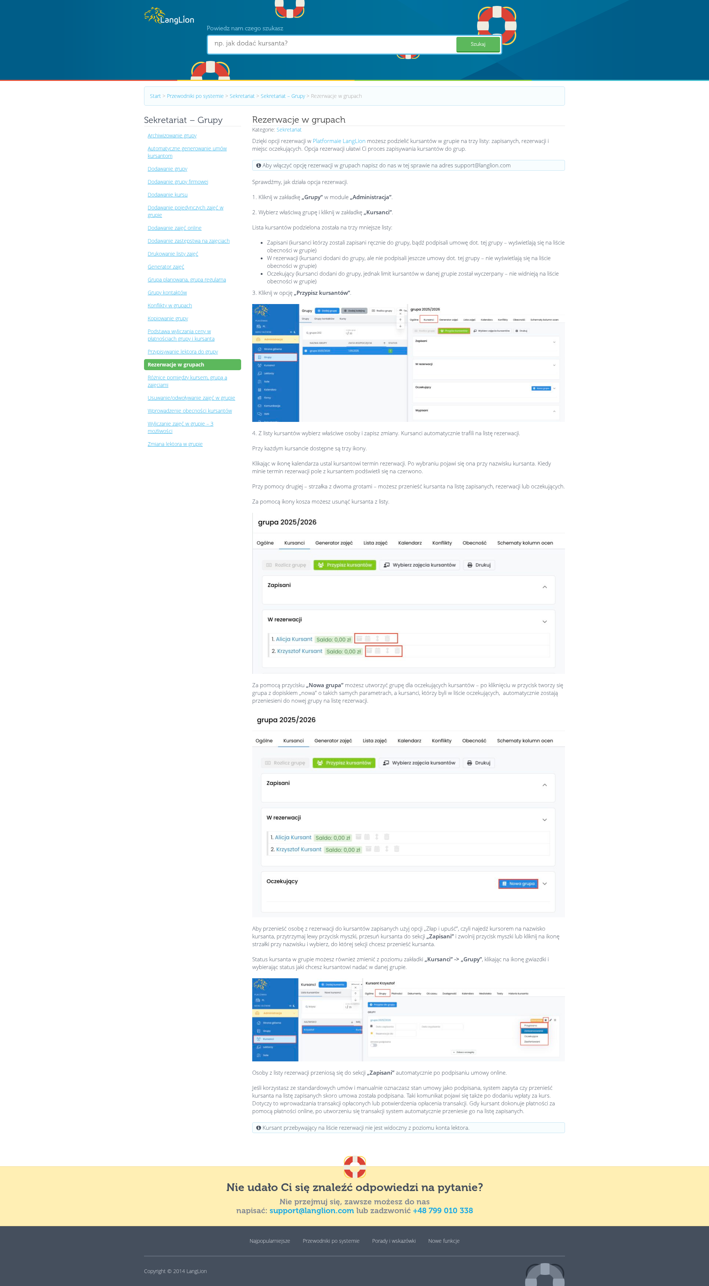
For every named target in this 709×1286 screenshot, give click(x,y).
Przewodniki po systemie (195, 95)
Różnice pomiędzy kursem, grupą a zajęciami (187, 381)
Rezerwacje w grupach (176, 364)
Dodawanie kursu (168, 194)
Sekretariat (242, 95)
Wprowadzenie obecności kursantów (190, 410)
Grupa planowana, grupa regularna (187, 279)
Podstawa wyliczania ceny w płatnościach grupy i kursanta (181, 335)
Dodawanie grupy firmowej (178, 181)
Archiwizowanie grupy (172, 135)
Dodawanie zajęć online (175, 227)
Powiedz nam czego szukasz (245, 28)
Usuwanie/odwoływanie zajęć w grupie (191, 397)
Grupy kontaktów (167, 292)
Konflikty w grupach (170, 305)
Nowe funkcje (444, 1240)
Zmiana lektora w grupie (175, 443)
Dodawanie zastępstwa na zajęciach (189, 240)
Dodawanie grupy (167, 168)
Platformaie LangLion (339, 140)
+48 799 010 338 (443, 1210)
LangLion (196, 1271)
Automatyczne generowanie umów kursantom (187, 152)
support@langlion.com (312, 1210)
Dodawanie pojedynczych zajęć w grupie (185, 211)
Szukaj (478, 44)
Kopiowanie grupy (168, 318)
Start (155, 95)
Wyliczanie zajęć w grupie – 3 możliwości (180, 427)
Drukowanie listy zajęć (173, 253)
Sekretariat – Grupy (283, 95)
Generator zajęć (166, 266)
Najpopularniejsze (270, 1240)
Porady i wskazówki (394, 1240)
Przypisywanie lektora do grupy (183, 351)
